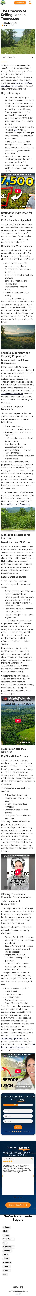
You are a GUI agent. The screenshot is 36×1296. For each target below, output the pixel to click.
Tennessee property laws (12, 1038)
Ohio (5, 1243)
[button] (32, 57)
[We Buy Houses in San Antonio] (3, 2)
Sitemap (18, 1294)
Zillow (16, 130)
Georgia (6, 1235)
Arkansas (6, 1266)
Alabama (6, 1270)
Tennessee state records (12, 394)
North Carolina (8, 1239)
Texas (5, 1255)
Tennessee (7, 1251)
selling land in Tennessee (18, 504)
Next (18, 1127)
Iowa (5, 1274)
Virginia (6, 1259)
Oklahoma (7, 1262)
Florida (5, 1231)
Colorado (6, 1227)
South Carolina (8, 1247)
